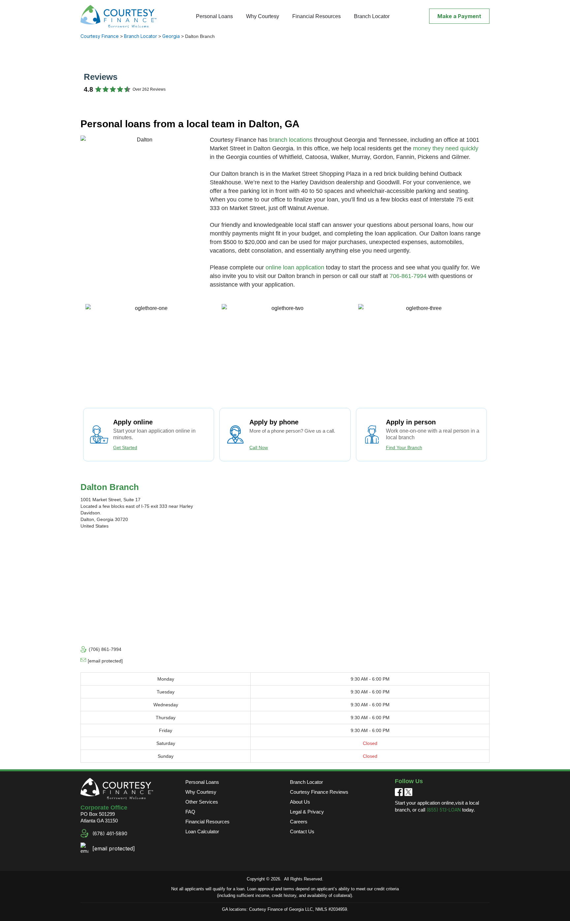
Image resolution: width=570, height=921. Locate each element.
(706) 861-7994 (105, 649)
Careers (298, 821)
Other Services (201, 802)
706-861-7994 (408, 276)
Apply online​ (133, 422)
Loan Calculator (202, 831)
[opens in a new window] (399, 792)
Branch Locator (372, 16)
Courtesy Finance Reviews (319, 792)
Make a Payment (459, 16)
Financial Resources (316, 16)
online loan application (295, 267)
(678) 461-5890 (109, 833)
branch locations (290, 140)
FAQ (190, 811)
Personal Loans (214, 16)
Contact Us (302, 831)
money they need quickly (445, 148)
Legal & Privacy (307, 811)
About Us (300, 802)
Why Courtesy (262, 16)
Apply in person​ (411, 422)
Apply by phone (274, 422)
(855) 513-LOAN (444, 810)
